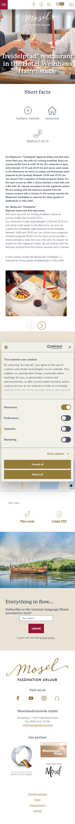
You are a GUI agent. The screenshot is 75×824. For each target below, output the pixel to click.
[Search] (49, 4)
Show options (55, 453)
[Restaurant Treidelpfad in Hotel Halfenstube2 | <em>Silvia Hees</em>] (36, 293)
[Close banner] (70, 347)
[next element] (42, 325)
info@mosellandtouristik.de (37, 725)
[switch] (66, 418)
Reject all (37, 474)
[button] (4, 4)
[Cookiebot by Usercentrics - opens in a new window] (47, 347)
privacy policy (47, 637)
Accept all (38, 464)
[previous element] (30, 325)
